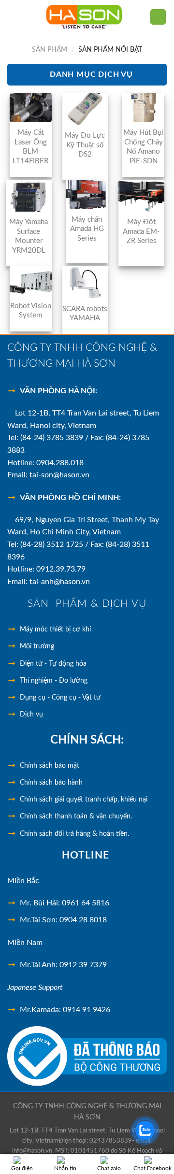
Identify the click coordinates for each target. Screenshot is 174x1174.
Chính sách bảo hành (51, 782)
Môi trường (37, 646)
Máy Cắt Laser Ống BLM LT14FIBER (30, 147)
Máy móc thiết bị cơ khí (55, 629)
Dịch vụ (31, 714)
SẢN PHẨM (49, 49)
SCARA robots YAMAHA (84, 313)
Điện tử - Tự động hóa (53, 663)
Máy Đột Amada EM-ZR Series (141, 231)
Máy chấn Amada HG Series (87, 229)
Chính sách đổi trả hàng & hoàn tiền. (74, 833)
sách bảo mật (49, 765)
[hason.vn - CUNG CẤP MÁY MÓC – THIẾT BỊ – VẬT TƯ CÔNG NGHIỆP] (84, 17)
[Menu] (13, 17)
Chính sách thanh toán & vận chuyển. (76, 816)
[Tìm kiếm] (158, 17)
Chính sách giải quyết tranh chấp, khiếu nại (83, 799)
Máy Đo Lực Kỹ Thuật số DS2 (85, 145)
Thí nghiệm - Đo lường (53, 680)
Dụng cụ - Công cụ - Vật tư (60, 697)
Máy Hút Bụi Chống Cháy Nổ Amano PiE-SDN (143, 147)
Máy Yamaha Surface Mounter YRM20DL (28, 236)
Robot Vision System (30, 310)
